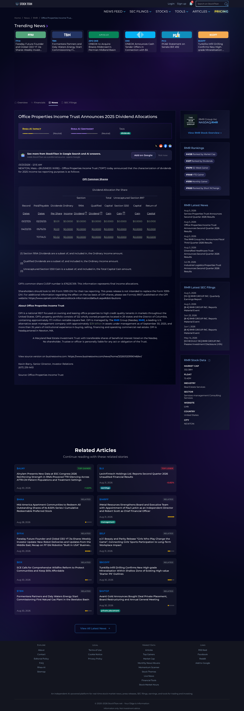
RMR (116, 320)
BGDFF (201, 41)
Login (171, 3)
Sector (188, 392)
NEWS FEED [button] (113, 11)
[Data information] (209, 360)
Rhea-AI (41, 667)
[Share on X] (155, 146)
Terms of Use (95, 650)
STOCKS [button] (162, 11)
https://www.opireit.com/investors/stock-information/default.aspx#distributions (75, 298)
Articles (149, 650)
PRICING (221, 11)
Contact (41, 654)
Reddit (202, 658)
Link (186, 407)
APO (91, 41)
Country (189, 411)
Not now (163, 155)
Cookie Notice (95, 654)
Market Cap (191, 366)
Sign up (181, 3)
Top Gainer (84, 468)
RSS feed (202, 650)
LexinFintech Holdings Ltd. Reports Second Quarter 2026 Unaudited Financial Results (133, 475)
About (41, 650)
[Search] (226, 4)
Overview (22, 102)
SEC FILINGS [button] (139, 11)
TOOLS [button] (180, 11)
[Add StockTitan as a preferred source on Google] (169, 146)
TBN (54, 41)
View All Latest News (93, 628)
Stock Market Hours (149, 684)
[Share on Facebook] (165, 146)
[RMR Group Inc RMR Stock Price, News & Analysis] (190, 121)
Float (188, 374)
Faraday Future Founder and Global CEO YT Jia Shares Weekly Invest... (30, 46)
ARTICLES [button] (200, 11)
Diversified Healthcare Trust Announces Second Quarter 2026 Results (201, 253)
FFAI (18, 41)
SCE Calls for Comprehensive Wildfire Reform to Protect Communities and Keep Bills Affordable (50, 569)
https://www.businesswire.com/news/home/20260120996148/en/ (105, 356)
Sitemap (41, 671)
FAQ (41, 663)
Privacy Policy (95, 658)
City (186, 420)
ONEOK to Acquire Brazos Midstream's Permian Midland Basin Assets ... (102, 48)
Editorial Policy (41, 658)
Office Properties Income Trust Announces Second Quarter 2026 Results (201, 228)
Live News (149, 676)
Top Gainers (149, 654)
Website (189, 403)
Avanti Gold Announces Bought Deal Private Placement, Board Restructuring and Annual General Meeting (133, 598)
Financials (39, 102)
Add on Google (143, 155)
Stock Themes (149, 671)
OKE (96, 41)
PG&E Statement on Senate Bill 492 (173, 45)
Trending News (29, 25)
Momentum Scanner (149, 667)
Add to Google (203, 663)
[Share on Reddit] (160, 146)
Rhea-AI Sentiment (82, 128)
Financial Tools (149, 680)
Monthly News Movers (149, 663)
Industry (190, 383)
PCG (164, 41)
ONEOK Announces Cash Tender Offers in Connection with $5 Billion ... (139, 48)
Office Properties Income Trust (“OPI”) (84, 168)
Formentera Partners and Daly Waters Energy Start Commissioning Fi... (67, 46)
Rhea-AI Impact (31, 128)
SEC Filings (70, 102)
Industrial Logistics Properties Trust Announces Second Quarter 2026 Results (202, 268)
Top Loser (167, 468)
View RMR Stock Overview (205, 132)
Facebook (203, 654)
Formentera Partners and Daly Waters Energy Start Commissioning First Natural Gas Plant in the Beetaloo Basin (53, 598)
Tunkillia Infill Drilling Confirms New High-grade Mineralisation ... (211, 46)
